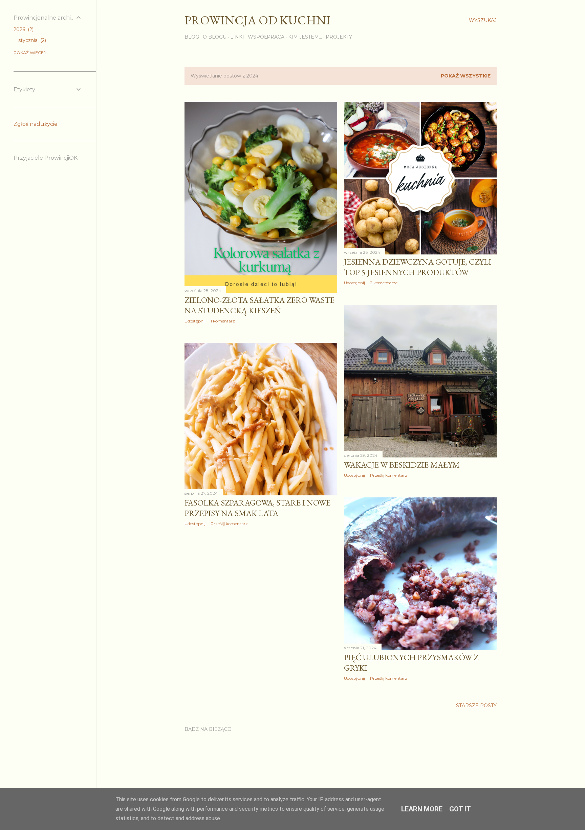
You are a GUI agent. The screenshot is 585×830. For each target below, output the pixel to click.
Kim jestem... (305, 37)
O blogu (214, 37)
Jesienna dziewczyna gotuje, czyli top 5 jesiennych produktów (417, 266)
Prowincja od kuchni (257, 20)
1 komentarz (223, 320)
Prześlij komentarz (388, 475)
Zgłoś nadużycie (36, 124)
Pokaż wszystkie (466, 76)
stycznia (31, 40)
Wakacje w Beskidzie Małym (402, 464)
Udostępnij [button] (195, 320)
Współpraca (266, 37)
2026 (23, 29)
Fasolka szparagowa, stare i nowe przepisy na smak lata (257, 507)
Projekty (339, 37)
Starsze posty (476, 705)
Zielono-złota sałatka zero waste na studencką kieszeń (259, 305)
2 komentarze (383, 282)
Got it (460, 809)
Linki (237, 37)
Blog (192, 37)
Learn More (421, 809)
